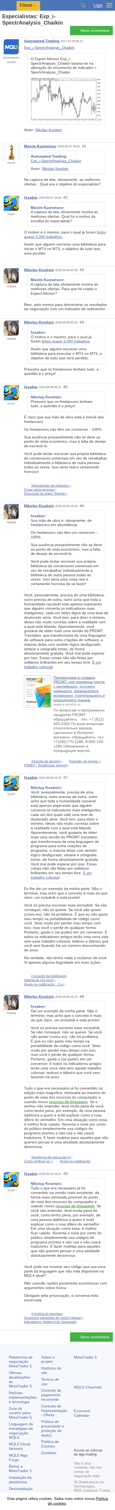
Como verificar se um (39, 1161)
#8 (82, 996)
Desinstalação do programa (21, 1490)
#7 (65, 777)
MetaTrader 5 (85, 1357)
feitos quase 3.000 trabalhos (66, 341)
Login (98, 5)
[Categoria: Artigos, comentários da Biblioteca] (10, 32)
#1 (84, 146)
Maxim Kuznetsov (40, 146)
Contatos (48, 1453)
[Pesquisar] (83, 5)
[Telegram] (85, 1434)
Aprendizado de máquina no (52, 486)
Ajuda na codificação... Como (45, 984)
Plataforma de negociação (21, 1361)
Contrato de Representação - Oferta (54, 1410)
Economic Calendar (82, 1413)
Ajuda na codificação (75, 1161)
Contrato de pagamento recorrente (51, 1395)
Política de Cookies (50, 1443)
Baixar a (20, 1468)
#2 (65, 197)
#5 (65, 387)
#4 (82, 322)
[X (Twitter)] (94, 1434)
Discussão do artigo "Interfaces (46, 494)
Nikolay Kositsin (48, 130)
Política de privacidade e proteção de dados (52, 1428)
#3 (82, 270)
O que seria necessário (41, 490)
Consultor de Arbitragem (49, 976)
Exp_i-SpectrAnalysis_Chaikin (49, 47)
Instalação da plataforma (20, 1479)
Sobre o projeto (48, 1359)
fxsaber (31, 197)
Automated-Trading (41, 41)
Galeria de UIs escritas (40, 980)
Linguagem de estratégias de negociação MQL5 (21, 1430)
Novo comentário (94, 30)
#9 (65, 1174)
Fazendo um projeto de (86, 761)
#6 (82, 506)
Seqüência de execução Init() (52, 1157)
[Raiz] (3, 32)
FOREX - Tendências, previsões (47, 765)
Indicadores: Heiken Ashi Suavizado (50, 1322)
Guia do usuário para (20, 1413)
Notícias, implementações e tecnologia (23, 1397)
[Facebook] (77, 1434)
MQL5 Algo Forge (18, 1457)
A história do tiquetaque (48, 1314)
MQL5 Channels (87, 1387)
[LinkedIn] (77, 1443)
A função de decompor (47, 761)
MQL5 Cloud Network (19, 1446)
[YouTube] (102, 1434)
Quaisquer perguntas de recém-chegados (54, 1318)
